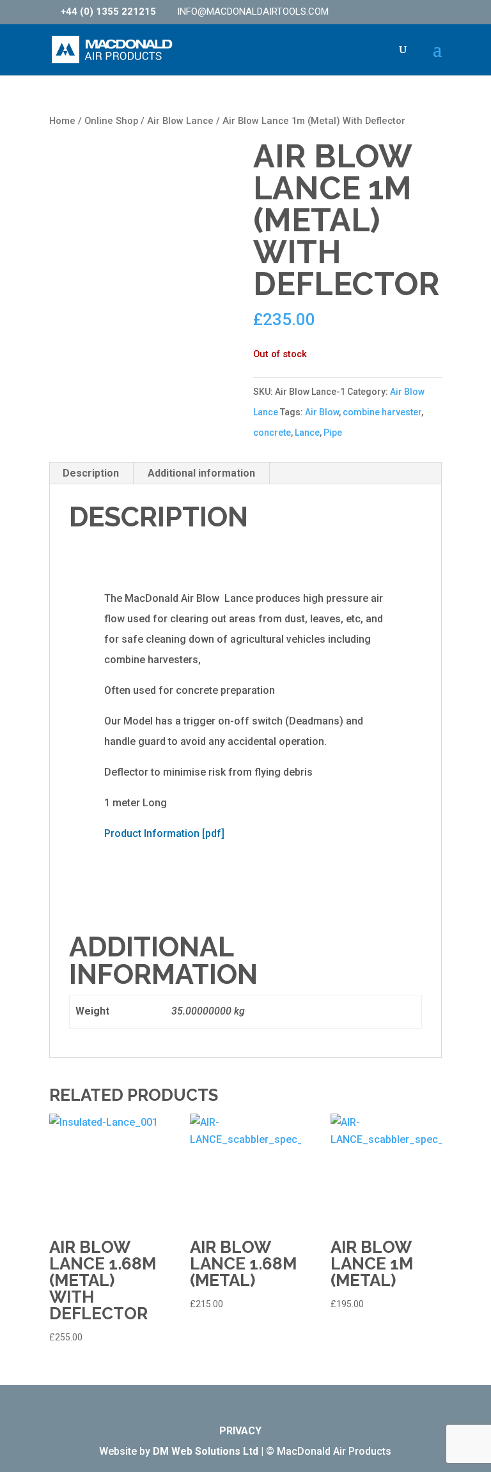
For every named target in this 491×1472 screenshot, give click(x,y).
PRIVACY (240, 1431)
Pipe (332, 432)
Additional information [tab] (201, 473)
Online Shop (111, 120)
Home (62, 120)
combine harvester (382, 412)
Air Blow (322, 412)
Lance (307, 432)
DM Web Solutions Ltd (205, 1451)
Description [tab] (91, 473)
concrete (272, 432)
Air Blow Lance (180, 120)
